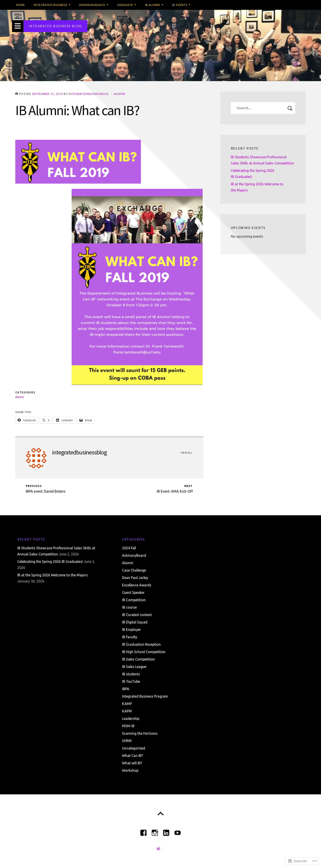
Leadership (130, 718)
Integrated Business (50, 4)
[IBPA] (143, 831)
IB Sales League (134, 667)
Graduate (125, 4)
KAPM (127, 711)
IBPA (125, 689)
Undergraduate (92, 4)
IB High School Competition (144, 652)
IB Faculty (129, 637)
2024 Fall (129, 548)
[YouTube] (177, 831)
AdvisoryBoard (134, 555)
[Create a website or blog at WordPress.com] (158, 849)
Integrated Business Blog (55, 26)
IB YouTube (131, 681)
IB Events (179, 4)
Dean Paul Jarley (135, 578)
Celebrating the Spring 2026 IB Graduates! (50, 561)
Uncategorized (133, 748)
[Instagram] (154, 831)
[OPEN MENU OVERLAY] (17, 26)
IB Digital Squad (134, 622)
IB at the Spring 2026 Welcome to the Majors (52, 575)
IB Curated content (137, 615)
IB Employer (131, 629)
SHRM (127, 741)
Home (20, 4)
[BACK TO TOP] (160, 814)
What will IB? (132, 763)
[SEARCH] (290, 108)
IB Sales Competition (138, 659)
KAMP (127, 704)
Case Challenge (134, 570)
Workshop (130, 770)
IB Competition (134, 600)
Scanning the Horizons (140, 733)
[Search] (263, 108)
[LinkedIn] (166, 831)
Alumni (119, 93)
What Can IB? (132, 756)
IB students (131, 674)
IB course (129, 607)
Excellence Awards (136, 585)
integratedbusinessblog (89, 93)
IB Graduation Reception (141, 644)
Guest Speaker (133, 592)
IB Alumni (152, 4)
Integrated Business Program (145, 696)
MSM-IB (128, 726)
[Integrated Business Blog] (160, 45)
